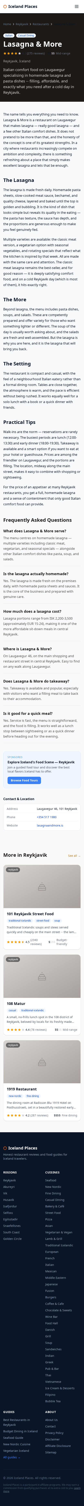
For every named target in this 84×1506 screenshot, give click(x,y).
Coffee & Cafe (54, 1304)
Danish (50, 1330)
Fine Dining (53, 1193)
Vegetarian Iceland (16, 1451)
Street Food (53, 1213)
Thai (48, 1375)
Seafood (50, 1180)
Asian (49, 1226)
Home (7, 24)
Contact (50, 1426)
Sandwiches (53, 1349)
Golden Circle (12, 1239)
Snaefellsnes (12, 1226)
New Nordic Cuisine (16, 1444)
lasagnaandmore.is (50, 825)
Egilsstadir (10, 1219)
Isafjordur (10, 1206)
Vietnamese (53, 1382)
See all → (74, 856)
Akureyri (9, 1187)
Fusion (49, 1291)
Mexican (51, 1271)
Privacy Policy (54, 1433)
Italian (49, 1265)
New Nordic (53, 1187)
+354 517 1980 (46, 817)
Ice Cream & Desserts (60, 1388)
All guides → (12, 1457)
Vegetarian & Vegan (58, 1232)
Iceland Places (20, 6)
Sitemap (50, 1452)
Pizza (48, 1219)
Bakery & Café (54, 1206)
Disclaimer (52, 1439)
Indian (49, 1356)
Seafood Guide (13, 1438)
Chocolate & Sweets (58, 1310)
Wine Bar (51, 1317)
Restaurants (41, 24)
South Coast (11, 1232)
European (52, 1252)
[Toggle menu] (77, 6)
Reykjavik (22, 24)
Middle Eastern (55, 1278)
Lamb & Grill (53, 1239)
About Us (51, 1420)
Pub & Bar (52, 1369)
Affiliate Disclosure (58, 1446)
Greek (49, 1362)
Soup (48, 1343)
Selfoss (8, 1213)
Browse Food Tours (24, 780)
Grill (48, 1336)
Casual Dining (54, 1200)
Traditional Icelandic (59, 1245)
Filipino (50, 1395)
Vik (5, 1193)
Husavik (8, 1200)
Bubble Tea (53, 1401)
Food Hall (51, 1323)
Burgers (50, 1297)
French (50, 1258)
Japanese (51, 1284)
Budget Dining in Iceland (20, 1431)
